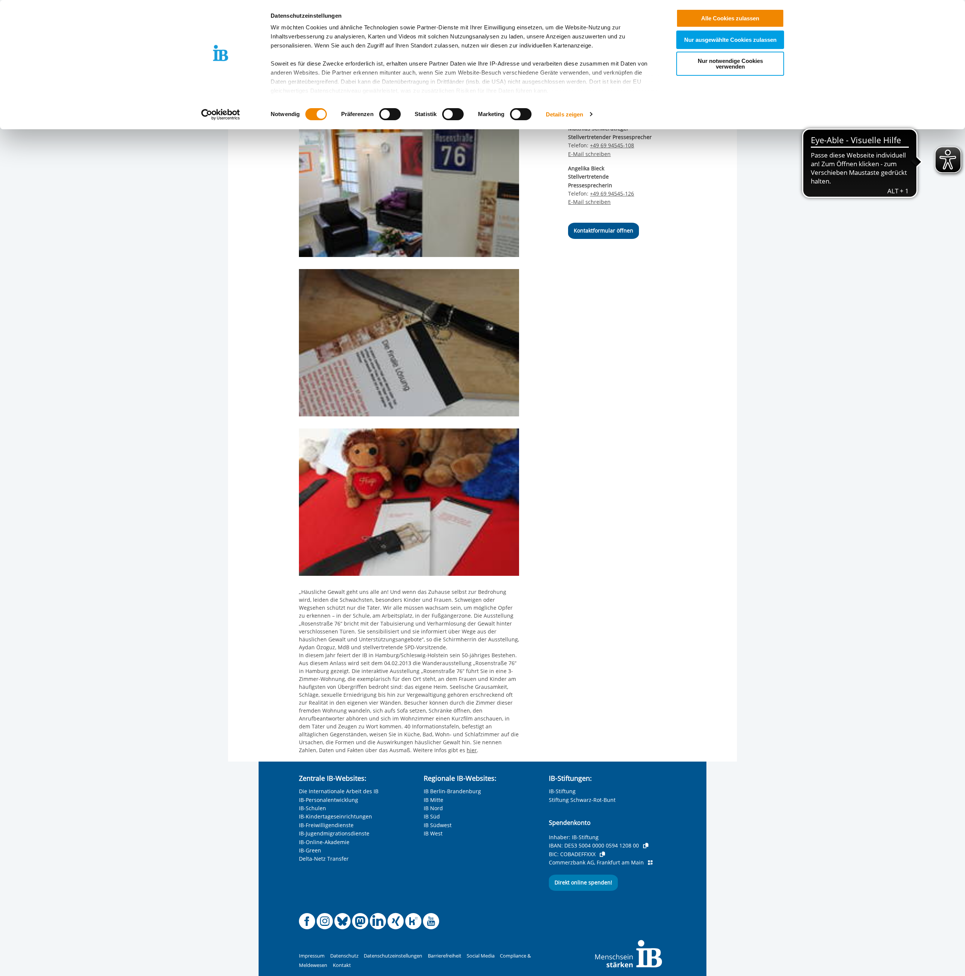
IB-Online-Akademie (324, 842)
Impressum (312, 956)
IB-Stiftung (562, 791)
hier (472, 750)
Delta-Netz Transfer (324, 858)
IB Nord (433, 808)
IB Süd (432, 816)
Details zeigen (564, 114)
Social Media (481, 956)
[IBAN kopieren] (645, 845)
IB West (433, 833)
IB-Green (310, 850)
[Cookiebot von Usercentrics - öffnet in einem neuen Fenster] (221, 114)
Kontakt (342, 965)
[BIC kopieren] (602, 854)
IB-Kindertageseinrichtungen (335, 816)
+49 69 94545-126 (612, 193)
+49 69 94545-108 (612, 145)
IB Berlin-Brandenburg (452, 791)
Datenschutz (344, 956)
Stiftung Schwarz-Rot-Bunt (582, 799)
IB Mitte (433, 799)
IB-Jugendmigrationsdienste (334, 833)
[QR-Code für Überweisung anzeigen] (650, 862)
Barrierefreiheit (444, 956)
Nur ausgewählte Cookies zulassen (730, 40)
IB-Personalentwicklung (328, 799)
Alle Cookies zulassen (730, 18)
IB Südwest (438, 825)
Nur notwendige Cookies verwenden (730, 64)
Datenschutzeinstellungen (393, 956)
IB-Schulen (312, 808)
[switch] (390, 114)
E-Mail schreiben (589, 154)
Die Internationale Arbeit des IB (338, 791)
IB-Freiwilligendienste (326, 825)
